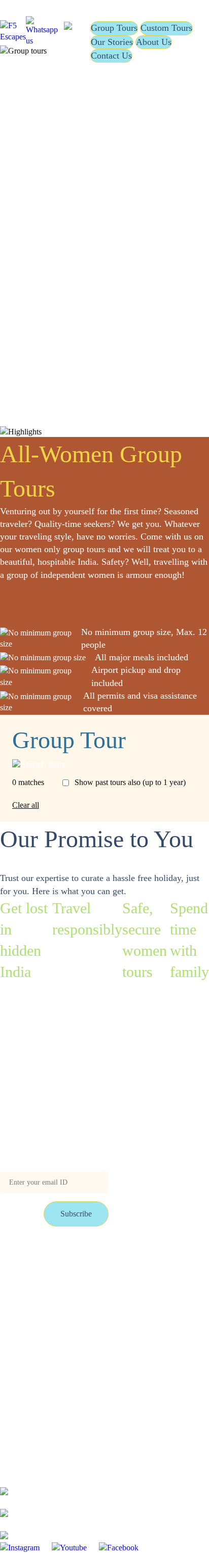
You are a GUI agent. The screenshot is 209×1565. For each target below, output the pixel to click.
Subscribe (76, 1213)
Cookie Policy (98, 1325)
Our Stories (112, 42)
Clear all (25, 805)
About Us (153, 42)
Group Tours (114, 28)
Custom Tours (166, 28)
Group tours (19, 1259)
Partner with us (100, 1281)
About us (90, 1303)
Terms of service (26, 1303)
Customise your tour (108, 1259)
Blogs (9, 1281)
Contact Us (111, 56)
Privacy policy (23, 1325)
